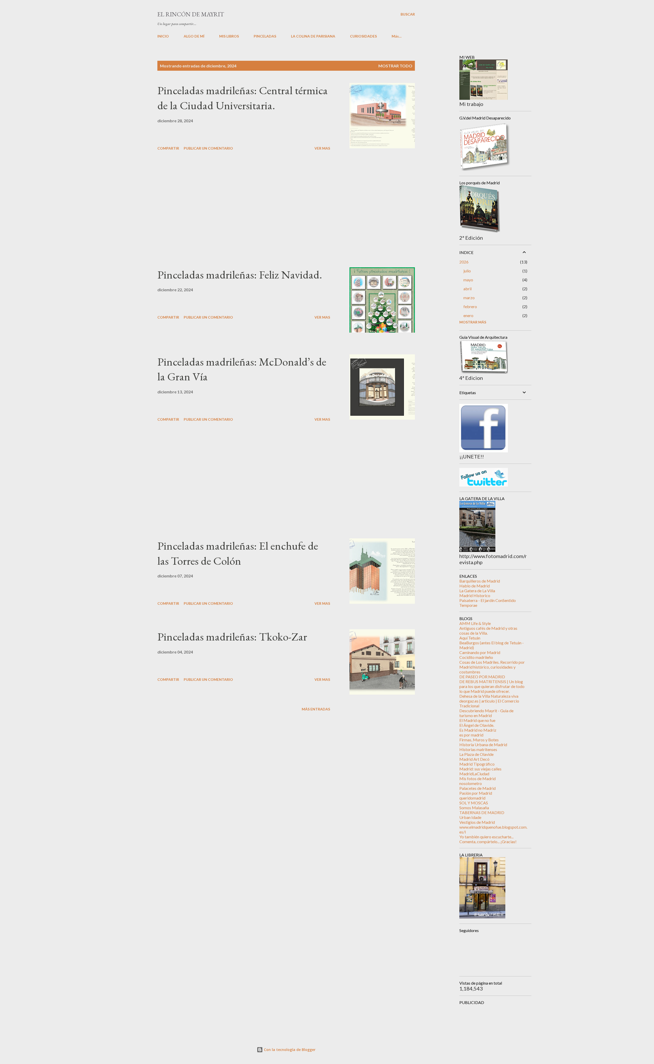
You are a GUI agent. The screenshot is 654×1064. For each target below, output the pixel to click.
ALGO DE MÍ (194, 36)
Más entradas (316, 709)
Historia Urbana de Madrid (483, 744)
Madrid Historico (474, 595)
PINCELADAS (265, 36)
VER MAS (322, 148)
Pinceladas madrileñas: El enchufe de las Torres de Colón (237, 553)
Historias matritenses (478, 749)
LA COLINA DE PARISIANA (313, 36)
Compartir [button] (168, 148)
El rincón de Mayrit (190, 14)
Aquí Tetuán (469, 637)
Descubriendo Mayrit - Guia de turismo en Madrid (486, 713)
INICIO (163, 36)
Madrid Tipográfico (477, 763)
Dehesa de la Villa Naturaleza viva (488, 696)
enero (468, 315)
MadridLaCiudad (474, 773)
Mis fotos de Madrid (477, 778)
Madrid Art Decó (474, 759)
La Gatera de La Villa (477, 590)
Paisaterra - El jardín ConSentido (487, 600)
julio (467, 270)
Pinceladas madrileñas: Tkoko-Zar (232, 636)
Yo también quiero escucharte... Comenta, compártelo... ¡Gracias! (488, 839)
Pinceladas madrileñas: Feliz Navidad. (239, 274)
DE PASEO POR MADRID (482, 676)
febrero (470, 306)
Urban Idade (470, 817)
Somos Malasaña (474, 807)
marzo (469, 297)
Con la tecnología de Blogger (289, 1049)
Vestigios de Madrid (477, 822)
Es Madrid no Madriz (477, 730)
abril (467, 288)
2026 (464, 261)
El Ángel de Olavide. (476, 725)
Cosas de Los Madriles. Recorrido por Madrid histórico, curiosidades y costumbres (492, 667)
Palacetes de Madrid (477, 788)
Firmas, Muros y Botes (479, 739)
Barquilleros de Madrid (479, 580)
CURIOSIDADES (363, 36)
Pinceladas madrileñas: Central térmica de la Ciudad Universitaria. (242, 98)
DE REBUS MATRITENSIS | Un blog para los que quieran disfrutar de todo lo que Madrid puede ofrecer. (491, 686)
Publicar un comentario (208, 148)
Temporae (468, 605)
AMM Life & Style (475, 623)
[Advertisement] (243, 210)
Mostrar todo (395, 65)
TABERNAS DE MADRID (481, 812)
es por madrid (471, 734)
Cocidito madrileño (476, 657)
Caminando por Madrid (479, 652)
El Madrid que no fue (477, 720)
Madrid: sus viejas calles (480, 768)
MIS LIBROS (229, 36)
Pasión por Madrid (475, 793)
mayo (468, 279)
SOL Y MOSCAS (473, 802)
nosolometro (470, 783)
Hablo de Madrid (474, 585)
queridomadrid (472, 797)
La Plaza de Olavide (476, 754)
